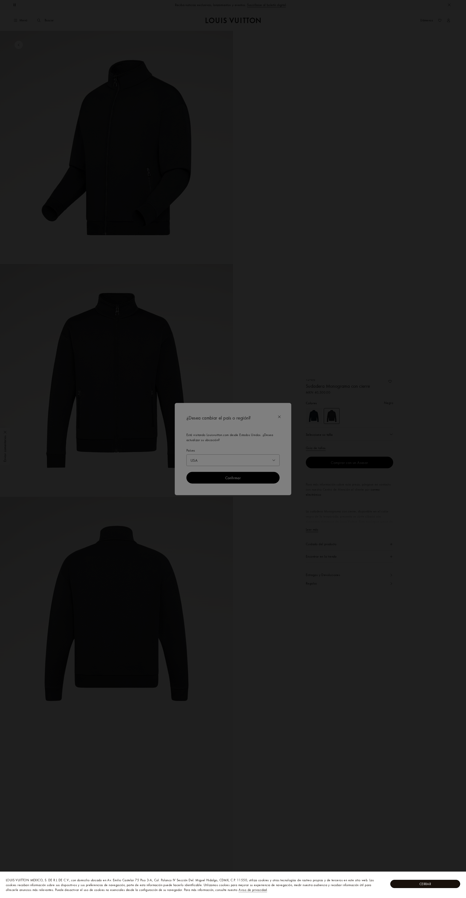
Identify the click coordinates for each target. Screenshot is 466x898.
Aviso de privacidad (253, 890)
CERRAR (425, 884)
